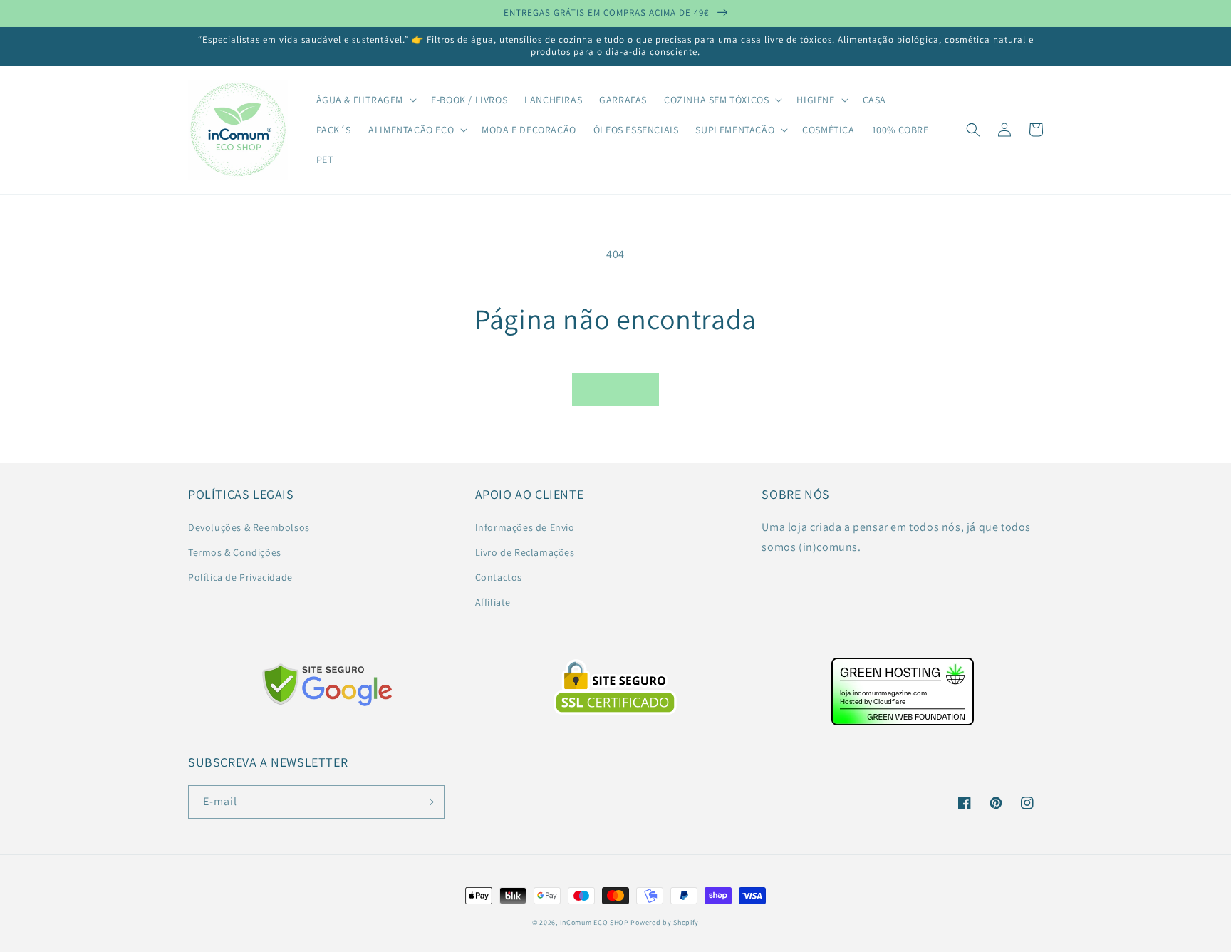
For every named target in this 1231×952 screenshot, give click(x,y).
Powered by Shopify (664, 922)
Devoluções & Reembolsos (249, 527)
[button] (365, 100)
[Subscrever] (428, 802)
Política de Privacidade (240, 577)
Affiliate (493, 602)
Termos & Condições (234, 552)
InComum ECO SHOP (594, 922)
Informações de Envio (525, 527)
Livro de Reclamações (525, 552)
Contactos (498, 577)
